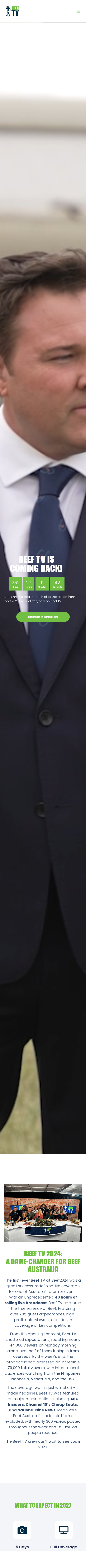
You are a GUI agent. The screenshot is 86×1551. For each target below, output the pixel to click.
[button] (78, 11)
